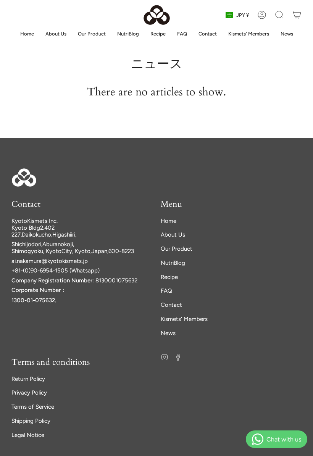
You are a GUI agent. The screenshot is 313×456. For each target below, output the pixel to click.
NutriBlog (173, 262)
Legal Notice (27, 435)
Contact (171, 304)
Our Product (176, 248)
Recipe (169, 277)
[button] (279, 14)
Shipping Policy (30, 420)
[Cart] (297, 14)
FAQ (166, 290)
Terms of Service (32, 406)
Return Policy (28, 378)
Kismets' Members (184, 319)
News (168, 333)
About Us (173, 234)
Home (168, 221)
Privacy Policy (29, 392)
